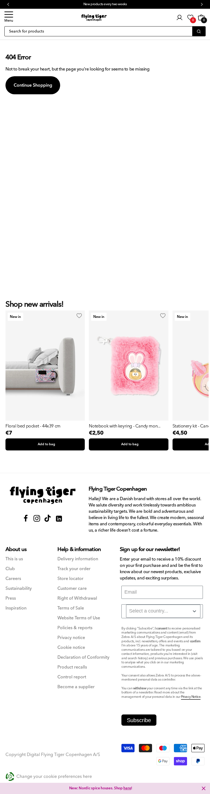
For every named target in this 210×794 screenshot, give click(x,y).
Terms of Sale (70, 608)
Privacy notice (71, 638)
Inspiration (16, 608)
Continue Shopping (33, 85)
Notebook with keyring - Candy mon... (125, 426)
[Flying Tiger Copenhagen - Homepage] (94, 17)
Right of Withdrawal (77, 598)
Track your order (74, 569)
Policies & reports (74, 628)
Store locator (70, 579)
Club (10, 569)
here (127, 788)
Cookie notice (71, 648)
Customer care (72, 588)
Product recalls (72, 667)
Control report (71, 677)
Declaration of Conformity (83, 657)
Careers (13, 579)
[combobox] (163, 611)
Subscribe (139, 720)
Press (10, 598)
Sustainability (18, 588)
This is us (14, 559)
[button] (8, 17)
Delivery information (77, 559)
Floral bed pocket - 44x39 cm (32, 426)
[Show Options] (194, 611)
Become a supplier (76, 687)
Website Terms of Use (78, 618)
